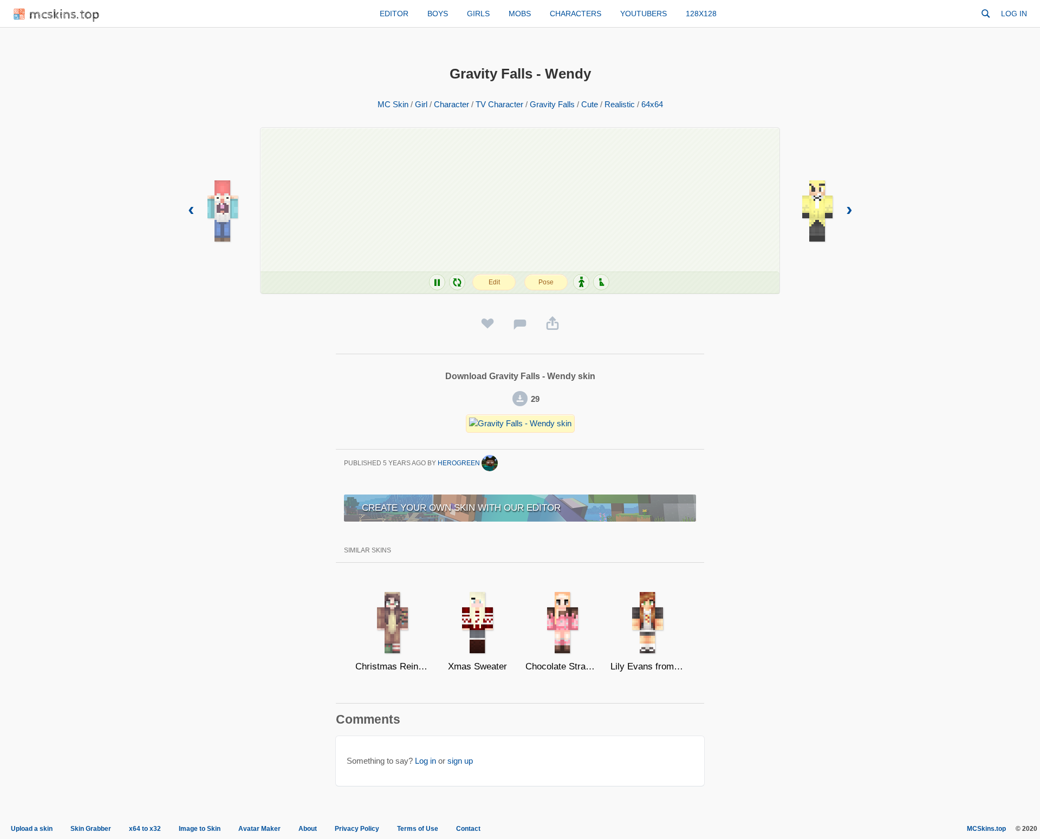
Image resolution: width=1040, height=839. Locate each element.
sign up (460, 760)
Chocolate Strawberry (562, 666)
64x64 (652, 104)
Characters (575, 13)
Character (451, 104)
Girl (421, 104)
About (307, 829)
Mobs (520, 13)
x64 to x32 (145, 829)
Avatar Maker (259, 829)
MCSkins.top (986, 829)
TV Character (499, 104)
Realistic (619, 104)
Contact (468, 829)
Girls (478, 13)
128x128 (701, 13)
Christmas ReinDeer (392, 666)
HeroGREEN (460, 463)
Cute (589, 104)
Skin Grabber (90, 829)
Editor (394, 13)
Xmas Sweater (477, 666)
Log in (1014, 13)
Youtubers (643, 13)
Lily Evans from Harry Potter (647, 666)
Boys (437, 13)
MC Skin (393, 104)
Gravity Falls (552, 104)
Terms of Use (417, 829)
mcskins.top (64, 15)
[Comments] (520, 324)
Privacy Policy (357, 829)
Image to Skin (199, 829)
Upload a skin (32, 829)
